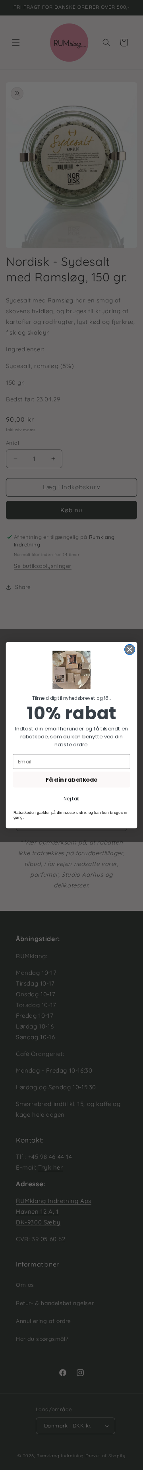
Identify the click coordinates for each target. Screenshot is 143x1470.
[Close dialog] (130, 649)
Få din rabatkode (71, 779)
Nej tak (71, 798)
